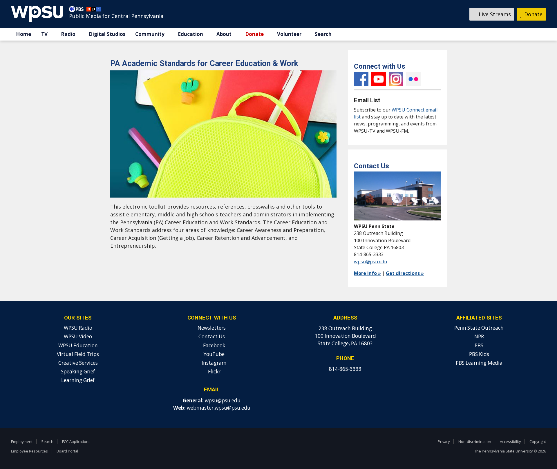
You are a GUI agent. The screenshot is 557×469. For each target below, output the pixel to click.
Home (23, 34)
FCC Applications (76, 441)
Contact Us (211, 336)
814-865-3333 (345, 369)
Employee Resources (29, 451)
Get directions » (405, 273)
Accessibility (510, 441)
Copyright (537, 441)
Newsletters (212, 327)
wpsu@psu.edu (370, 261)
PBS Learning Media (479, 362)
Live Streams (494, 14)
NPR (479, 336)
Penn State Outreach (479, 327)
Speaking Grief (78, 371)
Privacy (444, 441)
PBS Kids (479, 354)
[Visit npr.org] (93, 10)
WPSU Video (78, 336)
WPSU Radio (78, 327)
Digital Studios (107, 34)
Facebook (361, 79)
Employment (21, 441)
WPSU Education (78, 345)
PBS (479, 345)
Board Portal (67, 451)
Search (323, 34)
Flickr (413, 79)
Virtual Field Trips (78, 354)
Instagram (396, 79)
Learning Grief (78, 380)
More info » (367, 273)
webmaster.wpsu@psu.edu (218, 407)
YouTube (378, 79)
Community (149, 34)
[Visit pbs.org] (77, 10)
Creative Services (78, 362)
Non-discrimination (474, 441)
